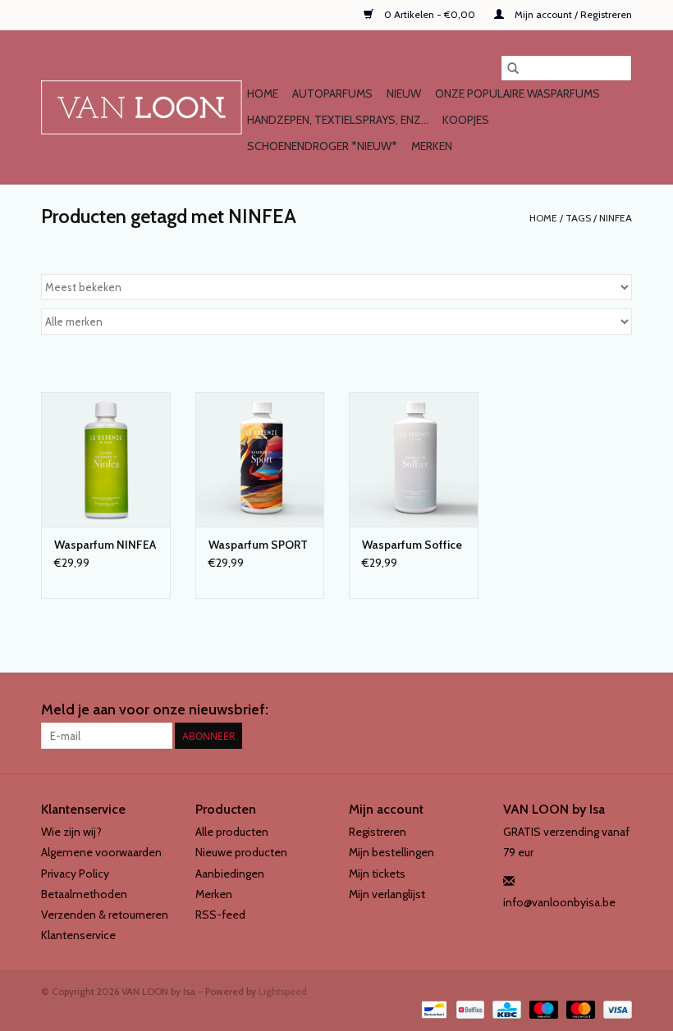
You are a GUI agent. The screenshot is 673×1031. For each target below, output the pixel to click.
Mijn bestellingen (391, 852)
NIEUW (404, 93)
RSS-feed (220, 914)
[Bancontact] (432, 1008)
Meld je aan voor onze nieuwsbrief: (154, 710)
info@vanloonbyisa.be (559, 902)
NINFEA (615, 218)
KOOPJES (465, 119)
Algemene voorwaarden (101, 852)
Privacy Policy (75, 873)
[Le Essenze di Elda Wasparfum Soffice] (413, 459)
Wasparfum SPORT (258, 544)
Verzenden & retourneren (104, 914)
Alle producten (231, 831)
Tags (578, 218)
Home (262, 93)
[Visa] (614, 1008)
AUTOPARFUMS (332, 93)
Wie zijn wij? (71, 831)
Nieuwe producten (241, 852)
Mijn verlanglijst (387, 894)
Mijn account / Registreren (572, 14)
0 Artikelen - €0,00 (430, 14)
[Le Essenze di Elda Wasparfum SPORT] (260, 459)
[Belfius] (469, 1008)
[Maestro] (542, 1008)
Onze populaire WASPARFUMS (517, 93)
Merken (431, 146)
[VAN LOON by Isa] (141, 107)
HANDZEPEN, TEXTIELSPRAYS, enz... (337, 119)
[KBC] (505, 1008)
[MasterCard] (579, 1008)
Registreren (377, 831)
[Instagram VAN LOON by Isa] (619, 710)
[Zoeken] (513, 68)
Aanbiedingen (229, 873)
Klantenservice (78, 935)
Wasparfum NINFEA (105, 544)
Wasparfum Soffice (412, 544)
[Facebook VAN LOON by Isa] (590, 710)
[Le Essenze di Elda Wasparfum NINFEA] (106, 459)
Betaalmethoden (84, 894)
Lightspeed (283, 991)
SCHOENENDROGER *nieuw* (322, 146)
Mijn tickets (377, 873)
